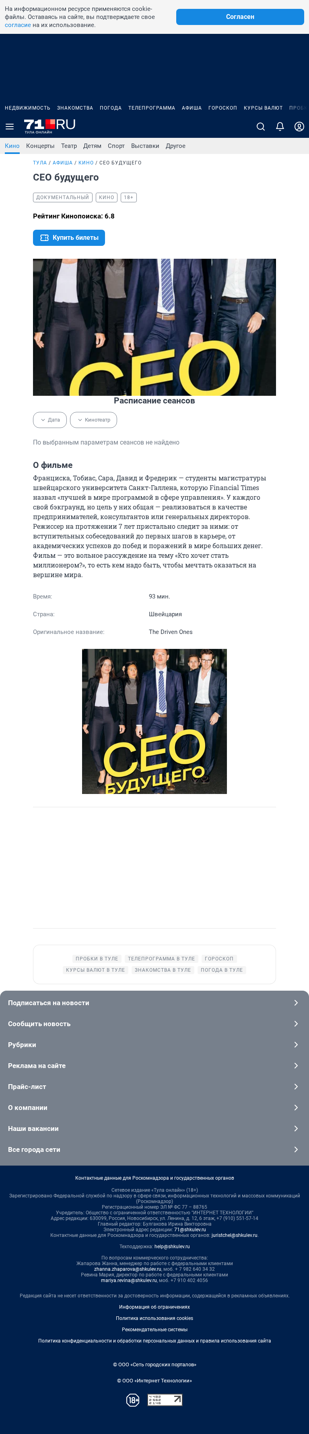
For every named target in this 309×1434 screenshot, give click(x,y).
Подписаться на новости (48, 1003)
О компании (27, 1108)
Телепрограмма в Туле (161, 959)
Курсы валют (263, 108)
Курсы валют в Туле (95, 970)
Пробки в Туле (97, 959)
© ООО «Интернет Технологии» (154, 1381)
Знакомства (75, 108)
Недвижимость (28, 108)
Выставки (145, 146)
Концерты (40, 146)
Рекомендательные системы (154, 1329)
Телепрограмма (151, 108)
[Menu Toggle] (9, 126)
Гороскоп (222, 108)
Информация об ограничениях (154, 1307)
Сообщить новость (39, 1024)
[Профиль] (299, 126)
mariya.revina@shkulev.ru (129, 1280)
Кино (12, 146)
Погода (111, 108)
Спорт (116, 146)
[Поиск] (260, 126)
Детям (92, 146)
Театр (69, 146)
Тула (40, 163)
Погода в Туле (222, 970)
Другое (175, 146)
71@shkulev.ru (190, 1229)
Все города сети (34, 1149)
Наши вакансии (33, 1128)
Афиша (192, 108)
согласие (18, 25)
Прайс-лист (27, 1087)
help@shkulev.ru (172, 1246)
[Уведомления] (280, 126)
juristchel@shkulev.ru (235, 1235)
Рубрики (22, 1045)
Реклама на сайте (37, 1066)
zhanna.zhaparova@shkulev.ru (127, 1269)
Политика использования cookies (154, 1318)
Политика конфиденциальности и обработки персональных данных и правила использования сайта (154, 1341)
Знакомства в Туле (163, 970)
